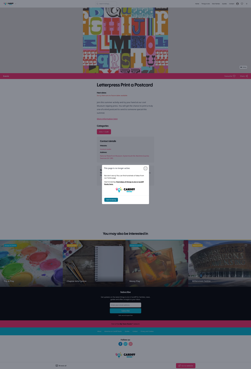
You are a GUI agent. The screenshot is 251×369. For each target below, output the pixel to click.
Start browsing (111, 200)
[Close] (145, 168)
